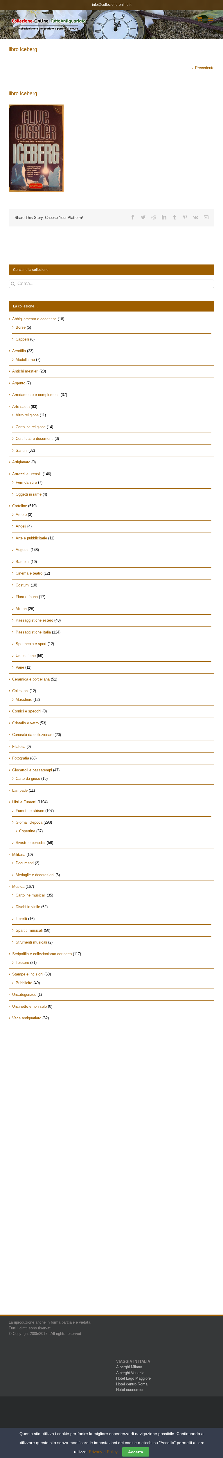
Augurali (22, 550)
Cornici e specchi (26, 711)
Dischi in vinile (28, 907)
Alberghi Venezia (130, 1373)
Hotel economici (129, 1389)
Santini (21, 450)
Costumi (23, 585)
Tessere (22, 962)
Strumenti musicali (31, 942)
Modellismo (25, 359)
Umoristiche (26, 656)
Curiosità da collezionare (32, 734)
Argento (18, 383)
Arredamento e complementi (36, 395)
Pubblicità (24, 983)
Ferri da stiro (26, 482)
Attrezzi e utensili (27, 474)
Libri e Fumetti (24, 802)
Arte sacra (21, 406)
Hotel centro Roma (132, 1384)
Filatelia (18, 746)
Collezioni (20, 691)
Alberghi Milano (129, 1367)
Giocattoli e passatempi (32, 770)
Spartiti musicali (29, 930)
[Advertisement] (111, 1078)
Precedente (204, 68)
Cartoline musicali (31, 895)
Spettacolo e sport (31, 644)
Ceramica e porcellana (31, 679)
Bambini (22, 561)
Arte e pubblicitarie (31, 538)
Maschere (24, 699)
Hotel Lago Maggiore (133, 1378)
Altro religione (27, 415)
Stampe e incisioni (27, 974)
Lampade (20, 790)
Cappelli (22, 339)
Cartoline (19, 506)
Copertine (27, 831)
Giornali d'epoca (29, 822)
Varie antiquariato (26, 1018)
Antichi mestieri (25, 371)
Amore (21, 514)
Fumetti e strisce (30, 811)
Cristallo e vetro (25, 723)
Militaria (18, 854)
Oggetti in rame (29, 494)
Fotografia (20, 758)
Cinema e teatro (29, 573)
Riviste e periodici (31, 842)
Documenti (25, 863)
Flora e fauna (27, 597)
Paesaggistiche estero (34, 620)
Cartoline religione (31, 427)
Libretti (21, 919)
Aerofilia (19, 351)
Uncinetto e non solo (29, 1006)
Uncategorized (24, 994)
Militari (21, 608)
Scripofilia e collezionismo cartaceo (42, 954)
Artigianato (21, 462)
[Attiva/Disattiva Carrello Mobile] (199, 19)
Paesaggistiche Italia (33, 632)
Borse (21, 327)
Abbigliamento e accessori (34, 319)
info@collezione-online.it (111, 5)
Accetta (135, 1452)
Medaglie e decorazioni (35, 875)
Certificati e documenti (34, 438)
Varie (20, 667)
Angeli (21, 526)
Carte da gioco (28, 778)
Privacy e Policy (103, 1451)
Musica (18, 886)
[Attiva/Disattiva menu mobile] (211, 19)
